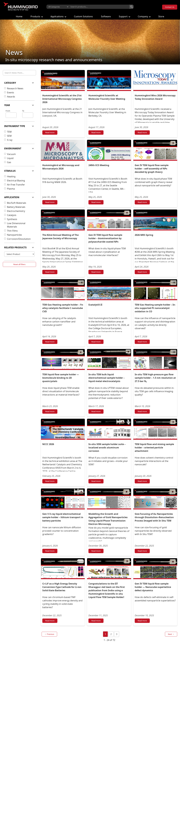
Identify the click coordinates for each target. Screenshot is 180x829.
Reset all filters (19, 264)
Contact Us (169, 7)
